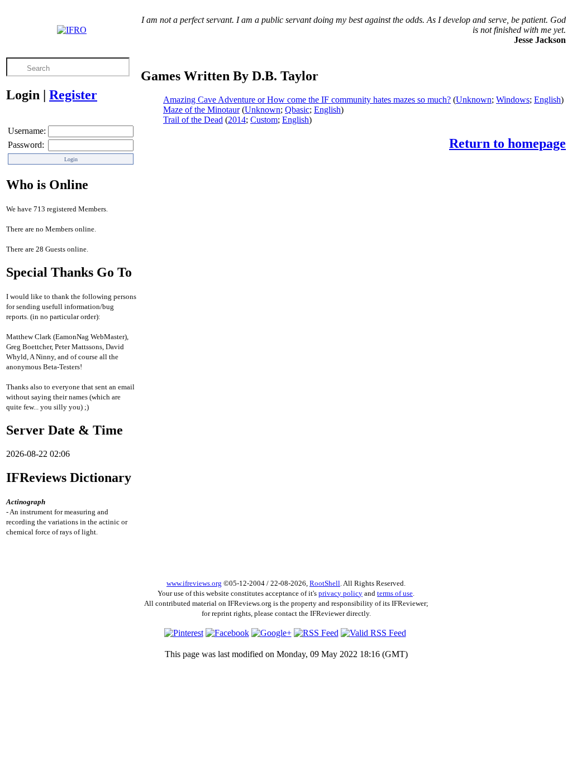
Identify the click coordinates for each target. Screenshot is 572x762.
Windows (513, 99)
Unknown (474, 99)
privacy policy (340, 593)
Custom (264, 119)
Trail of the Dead (193, 119)
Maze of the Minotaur (201, 109)
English (547, 99)
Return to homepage (507, 143)
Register (73, 95)
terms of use (395, 593)
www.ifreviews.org (194, 583)
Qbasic (297, 109)
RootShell (324, 583)
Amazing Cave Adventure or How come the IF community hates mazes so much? (307, 99)
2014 (237, 119)
